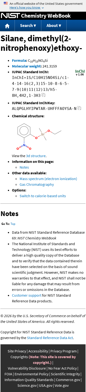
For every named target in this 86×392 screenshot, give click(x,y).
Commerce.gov (68, 379)
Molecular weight (26, 66)
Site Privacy (17, 351)
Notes (24, 167)
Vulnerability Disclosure (27, 368)
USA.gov (45, 385)
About (52, 25)
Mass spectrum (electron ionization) (48, 178)
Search (26, 25)
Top (13, 224)
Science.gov (27, 385)
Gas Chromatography (37, 184)
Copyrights (19, 356)
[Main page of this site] (7, 25)
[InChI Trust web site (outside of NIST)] (80, 75)
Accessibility (38, 351)
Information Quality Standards (29, 379)
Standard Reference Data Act (50, 337)
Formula (19, 60)
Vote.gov (62, 385)
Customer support (26, 295)
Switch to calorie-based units (43, 195)
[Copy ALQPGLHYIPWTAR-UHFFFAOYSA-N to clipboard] (79, 109)
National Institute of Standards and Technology (10, 16)
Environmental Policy (31, 373)
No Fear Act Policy (62, 368)
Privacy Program (63, 351)
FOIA (8, 373)
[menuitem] (7, 25)
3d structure (36, 155)
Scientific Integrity (65, 373)
